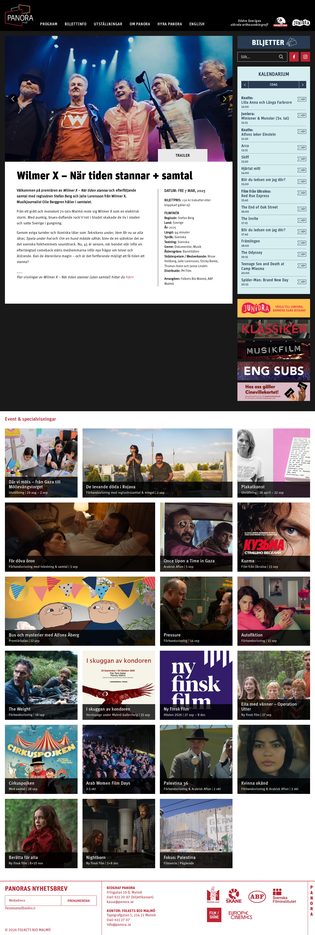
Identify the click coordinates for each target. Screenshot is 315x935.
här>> (130, 277)
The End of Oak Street (259, 207)
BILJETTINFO (76, 24)
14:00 (245, 173)
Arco (245, 145)
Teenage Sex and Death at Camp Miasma (262, 266)
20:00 (245, 273)
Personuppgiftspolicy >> (20, 908)
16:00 (245, 211)
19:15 (244, 257)
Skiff (245, 157)
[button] (13, 99)
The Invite (249, 218)
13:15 (244, 150)
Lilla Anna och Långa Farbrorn (266, 102)
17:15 (244, 223)
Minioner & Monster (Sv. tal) (265, 118)
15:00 (245, 184)
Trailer (183, 155)
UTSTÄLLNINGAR (108, 24)
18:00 (245, 245)
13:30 (244, 161)
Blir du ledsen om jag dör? (263, 179)
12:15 (244, 122)
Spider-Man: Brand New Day (264, 280)
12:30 (244, 138)
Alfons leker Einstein (258, 134)
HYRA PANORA (170, 24)
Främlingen (250, 241)
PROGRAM (48, 24)
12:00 (245, 106)
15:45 (244, 200)
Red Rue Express (255, 195)
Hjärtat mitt (250, 168)
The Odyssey (251, 252)
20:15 (244, 284)
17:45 (244, 234)
